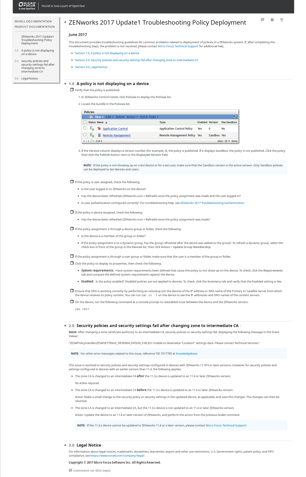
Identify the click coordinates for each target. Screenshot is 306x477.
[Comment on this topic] (262, 19)
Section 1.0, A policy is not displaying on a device (107, 53)
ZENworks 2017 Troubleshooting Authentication (212, 203)
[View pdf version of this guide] (281, 19)
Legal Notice (29, 78)
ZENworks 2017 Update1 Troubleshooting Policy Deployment (37, 39)
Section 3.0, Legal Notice (91, 67)
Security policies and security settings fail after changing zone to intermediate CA (38, 66)
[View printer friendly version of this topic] (272, 19)
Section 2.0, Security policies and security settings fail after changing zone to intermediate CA (136, 60)
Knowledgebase (186, 353)
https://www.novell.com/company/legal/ (117, 455)
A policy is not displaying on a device (37, 52)
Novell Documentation (33, 21)
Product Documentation (35, 27)
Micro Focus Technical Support (178, 46)
